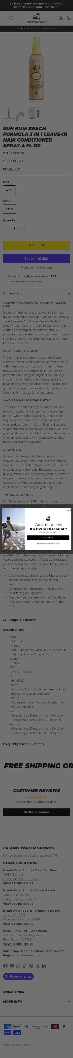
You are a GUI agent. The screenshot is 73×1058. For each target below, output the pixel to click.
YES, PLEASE (48, 538)
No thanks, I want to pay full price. (48, 543)
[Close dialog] (68, 510)
